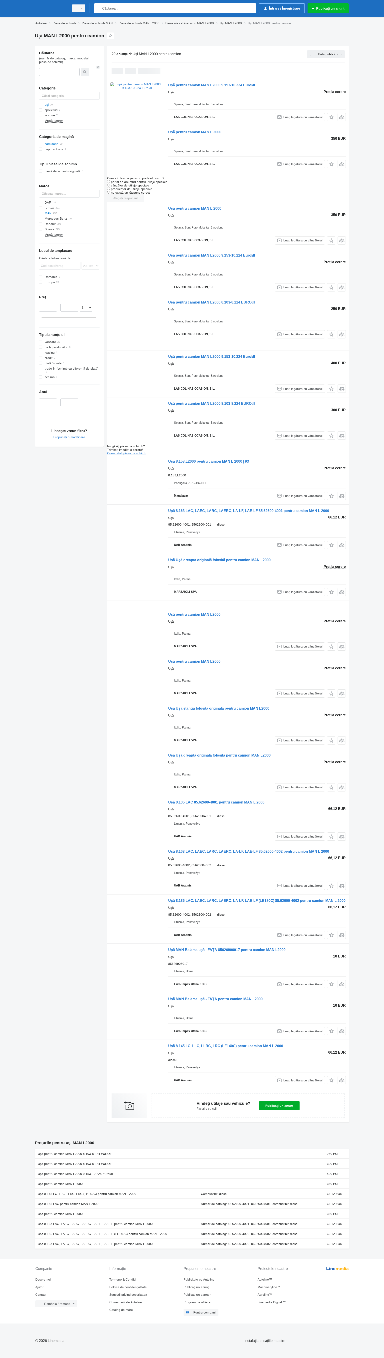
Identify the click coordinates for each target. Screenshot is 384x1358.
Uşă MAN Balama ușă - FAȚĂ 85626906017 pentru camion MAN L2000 (227, 950)
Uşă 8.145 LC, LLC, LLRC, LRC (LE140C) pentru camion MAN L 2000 (225, 1046)
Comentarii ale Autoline (125, 1302)
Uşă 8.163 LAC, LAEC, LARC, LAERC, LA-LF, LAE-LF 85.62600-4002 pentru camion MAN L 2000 (248, 851)
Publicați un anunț (279, 1105)
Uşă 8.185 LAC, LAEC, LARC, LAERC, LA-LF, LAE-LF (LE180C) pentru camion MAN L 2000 (102, 1234)
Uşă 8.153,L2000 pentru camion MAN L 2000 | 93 (208, 461)
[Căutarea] (98, 8)
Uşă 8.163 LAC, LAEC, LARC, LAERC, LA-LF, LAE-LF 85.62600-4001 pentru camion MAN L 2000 (248, 511)
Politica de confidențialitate (128, 1287)
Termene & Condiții (122, 1279)
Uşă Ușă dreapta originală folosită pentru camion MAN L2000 (219, 560)
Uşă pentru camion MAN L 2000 (194, 132)
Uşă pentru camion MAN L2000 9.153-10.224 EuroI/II (211, 85)
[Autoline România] (50, 8)
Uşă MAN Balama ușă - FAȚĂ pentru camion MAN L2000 (215, 999)
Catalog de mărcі (121, 1309)
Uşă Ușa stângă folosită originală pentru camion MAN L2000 (218, 708)
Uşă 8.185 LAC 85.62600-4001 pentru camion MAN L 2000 (216, 802)
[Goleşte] (98, 67)
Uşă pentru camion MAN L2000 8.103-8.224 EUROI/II (211, 302)
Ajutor (39, 1287)
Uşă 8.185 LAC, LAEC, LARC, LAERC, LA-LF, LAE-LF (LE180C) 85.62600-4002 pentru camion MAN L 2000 (257, 901)
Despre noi (43, 1279)
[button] (331, 117)
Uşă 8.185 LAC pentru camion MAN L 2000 (68, 1204)
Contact (40, 1294)
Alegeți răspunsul (125, 198)
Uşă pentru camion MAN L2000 (194, 614)
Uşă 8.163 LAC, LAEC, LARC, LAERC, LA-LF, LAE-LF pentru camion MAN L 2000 (95, 1224)
